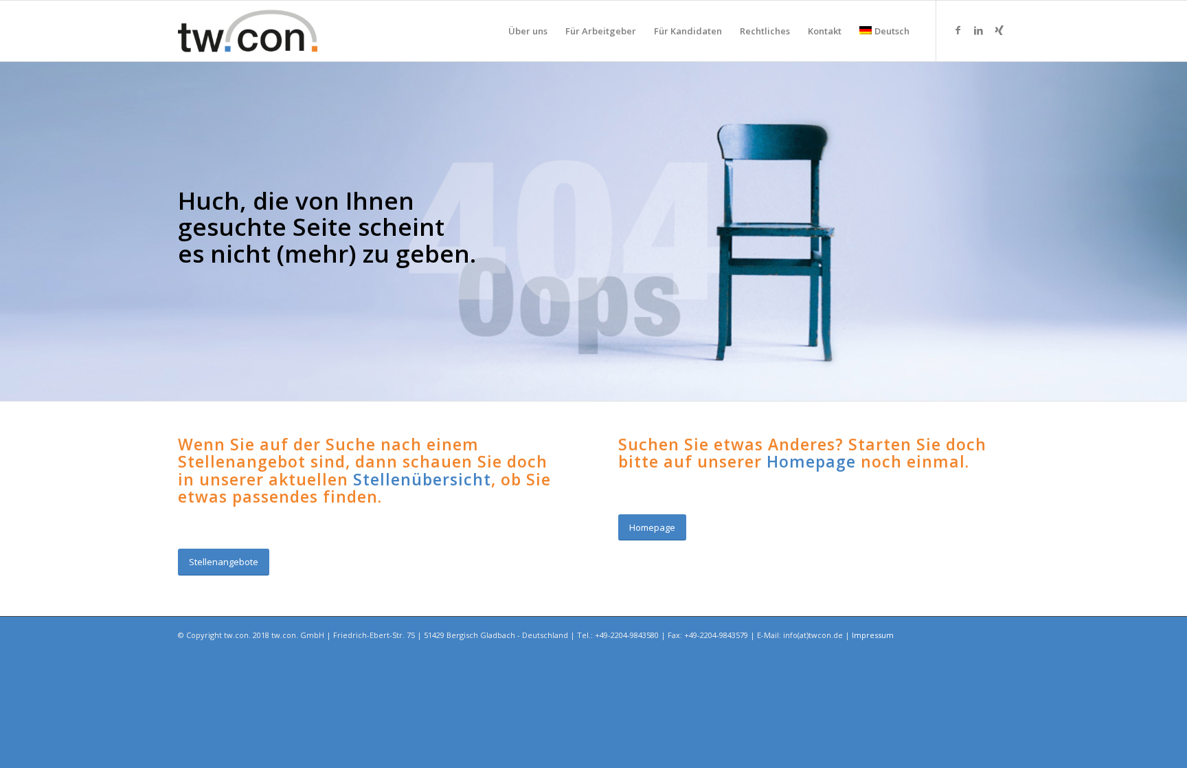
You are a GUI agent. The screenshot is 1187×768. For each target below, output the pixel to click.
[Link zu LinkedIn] (978, 30)
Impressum (873, 635)
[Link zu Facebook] (957, 30)
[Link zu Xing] (998, 30)
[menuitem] (527, 31)
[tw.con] (247, 31)
